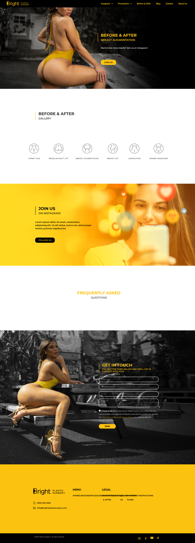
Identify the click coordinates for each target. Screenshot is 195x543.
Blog (158, 3)
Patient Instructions (142, 495)
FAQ (120, 495)
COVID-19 (126, 495)
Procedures (123, 3)
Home (76, 495)
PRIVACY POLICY (110, 495)
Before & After (144, 3)
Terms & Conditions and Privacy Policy (117, 417)
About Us (182, 3)
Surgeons (105, 3)
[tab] (34, 151)
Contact (169, 3)
